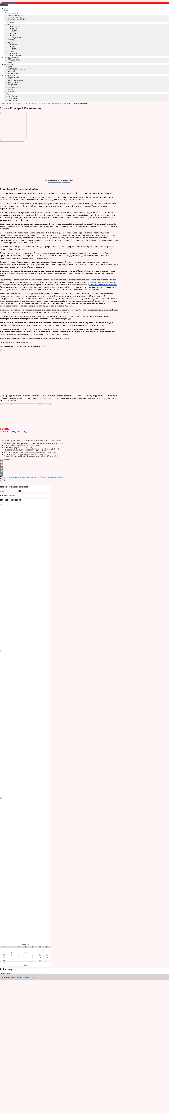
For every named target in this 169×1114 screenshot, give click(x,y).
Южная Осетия (13, 73)
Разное (6, 93)
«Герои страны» (15, 442)
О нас (6, 10)
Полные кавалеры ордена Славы (56, 103)
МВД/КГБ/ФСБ (13, 82)
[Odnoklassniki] (59, 468)
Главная (6, 8)
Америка (11, 39)
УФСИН (10, 89)
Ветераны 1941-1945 (15, 17)
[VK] (59, 465)
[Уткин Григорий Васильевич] (13, 137)
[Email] (59, 462)
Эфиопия (15, 50)
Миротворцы (8, 64)
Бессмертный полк (10, 14)
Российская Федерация (11, 57)
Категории (11, 95)
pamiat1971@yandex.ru (30, 977)
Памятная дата (13, 100)
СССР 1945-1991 (9, 23)
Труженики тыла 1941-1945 (17, 19)
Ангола (14, 44)
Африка (10, 43)
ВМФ (10, 79)
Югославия (11, 71)
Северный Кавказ (14, 61)
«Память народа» (55, 440)
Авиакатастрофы (13, 77)
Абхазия (10, 66)
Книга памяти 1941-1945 (16, 15)
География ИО (13, 98)
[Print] (59, 474)
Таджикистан (16, 37)
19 (18, 957)
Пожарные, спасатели (15, 87)
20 (25, 957)
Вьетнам (14, 30)
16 (47, 955)
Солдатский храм (13, 96)
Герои (6, 12)
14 (32, 955)
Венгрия (14, 53)
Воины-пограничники (15, 80)
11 (11, 955)
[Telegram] (59, 471)
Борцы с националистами (16, 21)
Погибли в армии (14, 86)
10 (4, 955)
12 (18, 955)
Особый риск (12, 84)
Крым (10, 62)
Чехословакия (16, 55)
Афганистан (16, 26)
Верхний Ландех (25, 103)
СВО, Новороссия (14, 59)
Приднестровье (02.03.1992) (17, 70)
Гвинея (14, 46)
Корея (14, 33)
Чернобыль (11, 91)
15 (40, 955)
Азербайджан (12, 68)
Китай (14, 32)
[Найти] (19, 491)
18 (11, 957)
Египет (14, 48)
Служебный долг (9, 75)
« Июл (24, 965)
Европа (10, 52)
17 (4, 957)
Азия (9, 25)
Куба (13, 41)
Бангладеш (15, 28)
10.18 (3, 479)
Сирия (14, 35)
